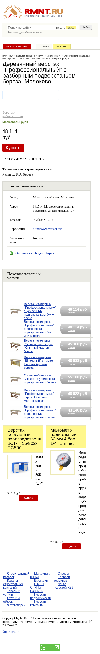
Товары (62, 46)
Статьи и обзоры (11, 599)
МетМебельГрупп (15, 122)
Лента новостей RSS (64, 585)
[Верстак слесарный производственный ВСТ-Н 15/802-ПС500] (19, 478)
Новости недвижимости (40, 596)
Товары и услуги (11, 592)
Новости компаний (38, 603)
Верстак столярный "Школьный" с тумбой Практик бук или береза (39, 362)
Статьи (44, 46)
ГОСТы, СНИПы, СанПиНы (37, 587)
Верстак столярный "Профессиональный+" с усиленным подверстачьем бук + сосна (40, 311)
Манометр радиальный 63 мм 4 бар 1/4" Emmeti (63, 437)
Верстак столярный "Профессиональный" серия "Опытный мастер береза (39, 395)
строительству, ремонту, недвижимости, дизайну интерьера (44, 621)
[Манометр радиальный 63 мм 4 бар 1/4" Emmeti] (62, 473)
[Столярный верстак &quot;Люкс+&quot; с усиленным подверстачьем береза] (15, 385)
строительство (31, 16)
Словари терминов (62, 578)
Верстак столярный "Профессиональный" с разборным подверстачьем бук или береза (39, 328)
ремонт (45, 16)
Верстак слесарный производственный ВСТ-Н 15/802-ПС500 (27, 439)
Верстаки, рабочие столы (12, 114)
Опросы (63, 573)
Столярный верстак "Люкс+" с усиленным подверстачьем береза (40, 379)
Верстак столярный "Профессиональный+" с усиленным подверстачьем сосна (40, 412)
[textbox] (43, 27)
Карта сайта (10, 632)
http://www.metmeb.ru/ (47, 229)
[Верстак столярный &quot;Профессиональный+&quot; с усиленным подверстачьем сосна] (15, 418)
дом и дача (56, 16)
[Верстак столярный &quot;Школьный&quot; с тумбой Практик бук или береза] (15, 368)
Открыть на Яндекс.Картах (35, 253)
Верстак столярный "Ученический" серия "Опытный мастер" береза (38, 346)
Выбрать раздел (16, 46)
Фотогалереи (16, 605)
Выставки (41, 580)
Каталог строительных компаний (13, 584)
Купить (13, 147)
